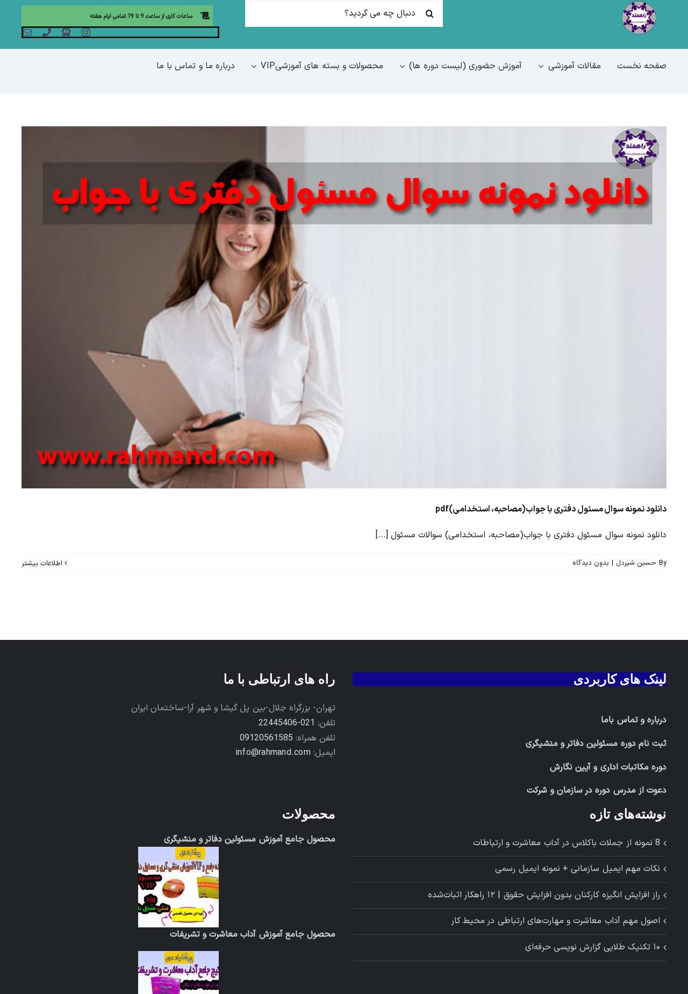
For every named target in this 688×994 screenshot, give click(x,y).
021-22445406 (287, 723)
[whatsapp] (66, 32)
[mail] (27, 32)
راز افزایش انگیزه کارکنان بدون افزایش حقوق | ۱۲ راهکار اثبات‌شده (544, 895)
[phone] (46, 32)
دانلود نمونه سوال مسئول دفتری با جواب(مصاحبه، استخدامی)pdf (550, 509)
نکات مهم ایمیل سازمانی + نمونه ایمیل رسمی (577, 868)
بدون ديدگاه (590, 563)
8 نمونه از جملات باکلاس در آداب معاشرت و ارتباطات (566, 843)
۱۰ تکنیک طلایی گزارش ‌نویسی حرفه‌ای (592, 947)
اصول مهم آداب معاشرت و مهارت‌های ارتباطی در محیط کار (555, 920)
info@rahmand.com (273, 752)
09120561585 (266, 738)
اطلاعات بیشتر (43, 563)
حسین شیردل (636, 563)
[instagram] (86, 32)
